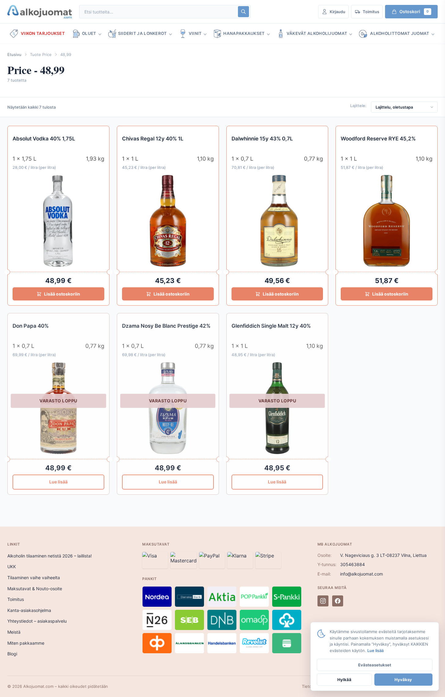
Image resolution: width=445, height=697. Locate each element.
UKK (11, 566)
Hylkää (344, 679)
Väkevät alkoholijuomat (317, 33)
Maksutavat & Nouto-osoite (34, 588)
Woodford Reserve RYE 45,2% (378, 139)
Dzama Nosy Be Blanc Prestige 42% (166, 326)
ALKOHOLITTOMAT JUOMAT (399, 33)
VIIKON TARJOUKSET (43, 33)
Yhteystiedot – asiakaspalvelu (37, 621)
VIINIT (195, 33)
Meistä (13, 632)
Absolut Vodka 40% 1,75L (44, 139)
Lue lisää (58, 481)
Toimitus (15, 599)
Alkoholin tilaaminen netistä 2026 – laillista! (49, 555)
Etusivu (14, 54)
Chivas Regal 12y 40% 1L (153, 139)
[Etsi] (243, 11)
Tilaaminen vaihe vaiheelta (33, 577)
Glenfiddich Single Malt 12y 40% (271, 326)
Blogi (12, 653)
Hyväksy (403, 679)
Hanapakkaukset (244, 33)
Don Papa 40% (31, 326)
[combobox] (158, 11)
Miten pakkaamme (25, 643)
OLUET (89, 33)
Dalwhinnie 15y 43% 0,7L (262, 139)
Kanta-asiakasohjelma (29, 610)
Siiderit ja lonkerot (142, 33)
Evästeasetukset (374, 664)
